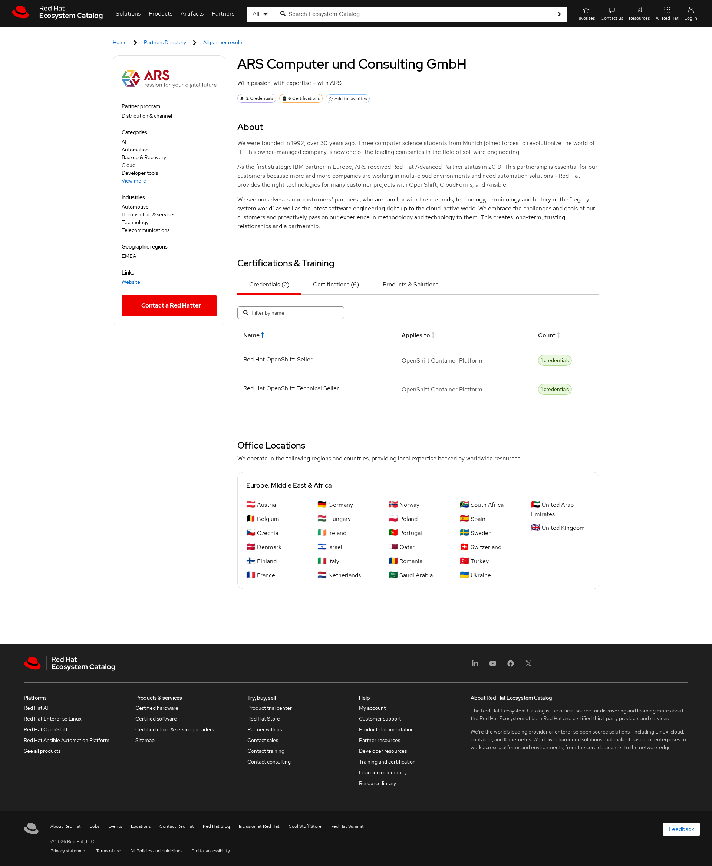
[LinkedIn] (475, 666)
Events (115, 826)
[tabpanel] (418, 354)
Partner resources (379, 740)
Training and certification (387, 761)
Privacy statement (68, 851)
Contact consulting (269, 761)
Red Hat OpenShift (45, 729)
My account (372, 708)
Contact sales (262, 740)
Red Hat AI (36, 708)
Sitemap (145, 740)
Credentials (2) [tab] (269, 284)
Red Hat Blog (216, 826)
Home (120, 42)
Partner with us (264, 729)
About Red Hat (65, 826)
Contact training (265, 751)
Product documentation (386, 729)
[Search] (558, 14)
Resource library (377, 783)
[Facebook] (510, 666)
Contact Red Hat (176, 826)
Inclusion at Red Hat (259, 826)
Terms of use (108, 851)
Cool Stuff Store (305, 826)
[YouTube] (492, 666)
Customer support (380, 718)
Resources (639, 18)
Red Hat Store (263, 718)
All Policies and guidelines (156, 851)
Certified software (156, 718)
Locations (141, 826)
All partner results (223, 42)
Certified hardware (156, 708)
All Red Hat (667, 18)
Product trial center (269, 708)
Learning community (383, 772)
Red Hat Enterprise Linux (53, 718)
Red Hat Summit (347, 826)
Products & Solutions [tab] (410, 284)
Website (131, 282)
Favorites (586, 18)
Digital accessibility (210, 851)
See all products (42, 751)
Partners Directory (165, 42)
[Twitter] (528, 666)
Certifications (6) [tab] (336, 284)
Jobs (94, 826)
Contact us (612, 18)
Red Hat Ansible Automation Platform (66, 740)
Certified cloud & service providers (174, 729)
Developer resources (383, 751)
